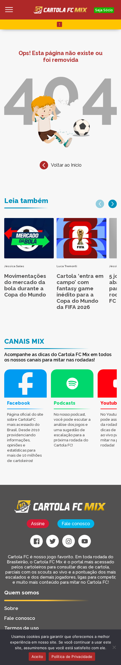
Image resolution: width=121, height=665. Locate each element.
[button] (100, 204)
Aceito (37, 656)
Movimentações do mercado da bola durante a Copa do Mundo (25, 285)
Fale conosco (76, 523)
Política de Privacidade (71, 656)
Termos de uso (21, 628)
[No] (114, 647)
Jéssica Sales (14, 266)
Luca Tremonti (67, 266)
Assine (38, 523)
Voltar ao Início (66, 165)
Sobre (11, 608)
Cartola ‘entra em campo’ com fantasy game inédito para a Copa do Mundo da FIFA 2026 (80, 291)
